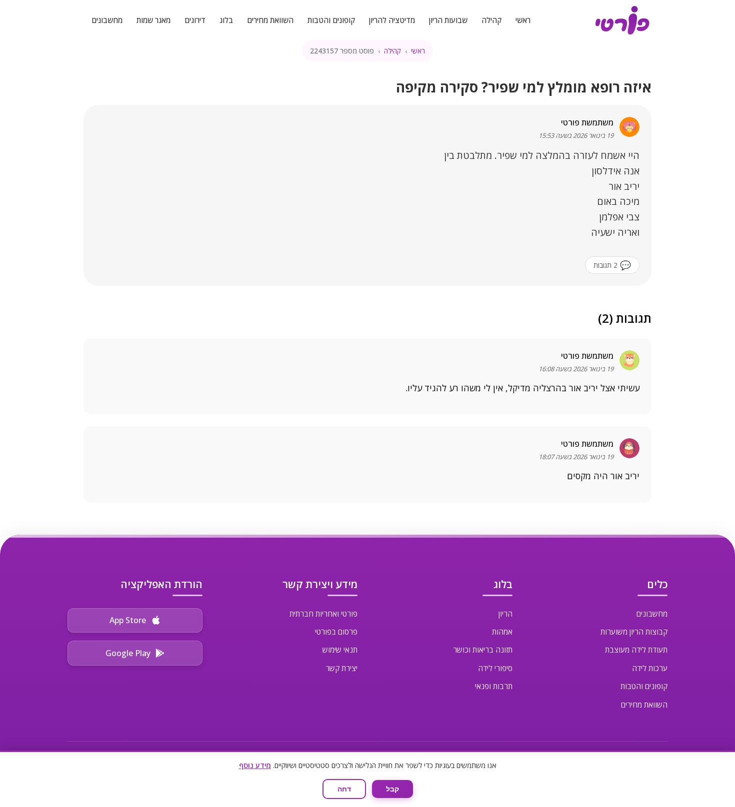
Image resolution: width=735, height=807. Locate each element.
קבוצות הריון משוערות (634, 632)
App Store (128, 620)
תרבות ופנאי (493, 686)
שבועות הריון (448, 20)
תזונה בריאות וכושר (482, 650)
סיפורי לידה (495, 668)
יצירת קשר (342, 668)
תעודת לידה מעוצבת (636, 650)
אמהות (502, 632)
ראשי (523, 20)
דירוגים (195, 20)
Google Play (128, 653)
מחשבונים (107, 20)
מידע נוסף (255, 765)
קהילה (492, 20)
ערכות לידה (650, 668)
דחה (344, 789)
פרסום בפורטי (336, 632)
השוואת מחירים (270, 20)
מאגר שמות (153, 20)
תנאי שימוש (340, 650)
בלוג (226, 20)
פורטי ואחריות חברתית (324, 614)
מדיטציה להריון (392, 20)
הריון (505, 614)
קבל (392, 789)
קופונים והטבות (331, 20)
